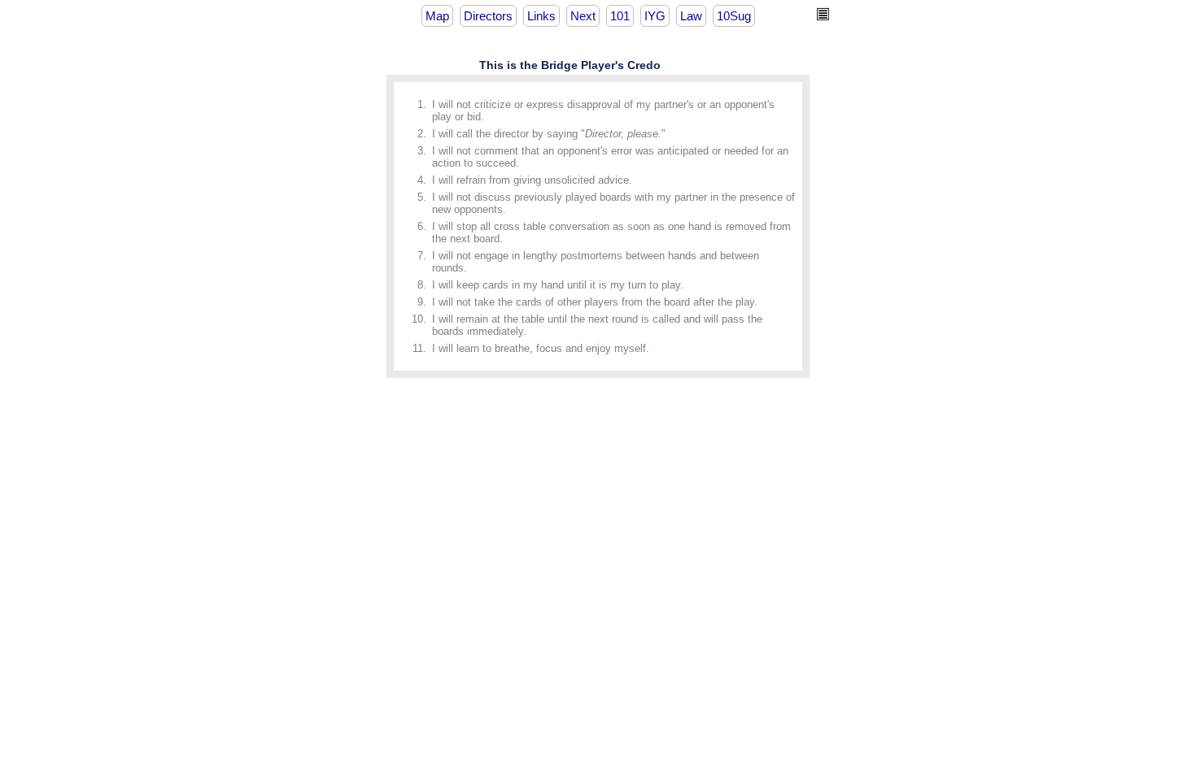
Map (437, 16)
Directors (488, 16)
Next (583, 16)
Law (691, 16)
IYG (655, 16)
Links (541, 16)
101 (620, 16)
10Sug (734, 16)
